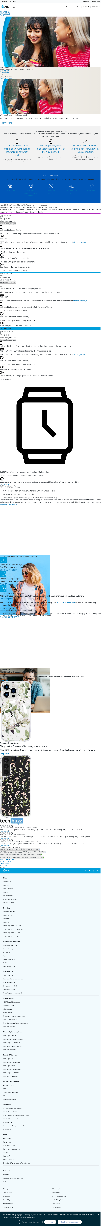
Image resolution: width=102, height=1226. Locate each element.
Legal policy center (8, 1207)
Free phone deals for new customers (15, 1023)
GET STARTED (5, 484)
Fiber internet (7, 885)
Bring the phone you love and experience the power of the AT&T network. (51, 148)
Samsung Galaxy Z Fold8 (11, 933)
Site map (5, 1189)
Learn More (4, 831)
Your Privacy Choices (58, 1196)
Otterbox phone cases (10, 1096)
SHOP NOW (4, 71)
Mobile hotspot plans (10, 963)
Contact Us (91, 190)
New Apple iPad (8, 1059)
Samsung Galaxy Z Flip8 (11, 936)
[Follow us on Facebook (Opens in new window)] (89, 870)
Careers (5, 1152)
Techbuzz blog (7, 1171)
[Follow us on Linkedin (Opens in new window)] (97, 870)
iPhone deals (7, 1009)
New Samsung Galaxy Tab (12, 1062)
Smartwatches (8, 896)
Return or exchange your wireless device (16, 1126)
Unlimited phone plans (10, 945)
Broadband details (8, 1203)
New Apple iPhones (9, 1036)
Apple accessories (9, 1085)
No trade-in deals (9, 1027)
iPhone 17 (6, 922)
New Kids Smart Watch (11, 1076)
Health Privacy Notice (58, 1200)
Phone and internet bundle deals (14, 1016)
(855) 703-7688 (6, 78)
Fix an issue (10, 190)
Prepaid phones (8, 903)
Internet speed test (9, 982)
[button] (13, 7)
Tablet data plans (9, 959)
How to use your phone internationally (16, 1115)
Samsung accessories (10, 1092)
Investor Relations (9, 1145)
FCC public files (56, 1207)
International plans (9, 949)
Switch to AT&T (8, 975)
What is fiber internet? (10, 1119)
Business (13, 1)
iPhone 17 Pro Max (9, 912)
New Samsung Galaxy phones (13, 1039)
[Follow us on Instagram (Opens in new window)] (93, 870)
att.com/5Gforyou (80, 242)
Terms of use (6, 1196)
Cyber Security (56, 1203)
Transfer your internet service (13, 993)
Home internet (8, 889)
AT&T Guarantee (8, 1159)
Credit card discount (10, 1020)
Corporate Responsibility (11, 1149)
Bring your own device (10, 986)
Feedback (6, 1174)
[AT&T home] (5, 6)
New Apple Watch (9, 1066)
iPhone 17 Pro (7, 915)
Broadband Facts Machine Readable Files (16, 1163)
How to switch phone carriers (13, 979)
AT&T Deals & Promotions (11, 1002)
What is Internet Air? (10, 1112)
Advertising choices (57, 1189)
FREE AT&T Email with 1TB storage (13, 1178)
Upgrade (6, 956)
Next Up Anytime (9, 966)
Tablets (5, 892)
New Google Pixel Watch (11, 1073)
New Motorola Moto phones (12, 1046)
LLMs (4, 1182)
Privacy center (56, 1192)
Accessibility (6, 1200)
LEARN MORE (7, 123)
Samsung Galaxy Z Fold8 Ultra (13, 929)
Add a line (6, 952)
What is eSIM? (7, 1122)
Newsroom (7, 1142)
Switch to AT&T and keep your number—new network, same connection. (85, 148)
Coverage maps (7, 1192)
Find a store (85, 2)
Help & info (6, 1156)
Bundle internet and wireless (12, 1108)
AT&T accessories (9, 1089)
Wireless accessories (10, 899)
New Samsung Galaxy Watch (12, 1069)
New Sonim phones (9, 1050)
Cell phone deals (8, 1006)
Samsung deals (8, 1013)
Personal (4, 1)
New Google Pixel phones (11, 1043)
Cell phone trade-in (9, 989)
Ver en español (95, 2)
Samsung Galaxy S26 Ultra (12, 926)
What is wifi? (7, 1129)
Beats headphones (9, 1099)
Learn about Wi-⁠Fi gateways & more (31, 193)
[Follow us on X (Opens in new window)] (85, 870)
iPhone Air (6, 919)
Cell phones (7, 882)
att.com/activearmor (66, 602)
